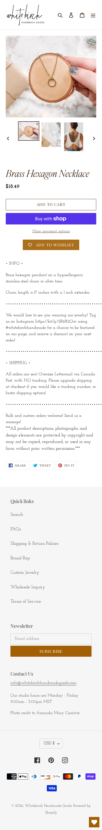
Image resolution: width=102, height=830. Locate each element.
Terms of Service (25, 601)
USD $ (49, 743)
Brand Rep (20, 558)
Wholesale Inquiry (27, 587)
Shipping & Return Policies (34, 543)
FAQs (15, 529)
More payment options (51, 231)
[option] (29, 131)
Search (16, 514)
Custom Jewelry (24, 572)
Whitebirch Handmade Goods (48, 806)
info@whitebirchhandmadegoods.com (43, 683)
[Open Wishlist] (94, 822)
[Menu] (93, 15)
